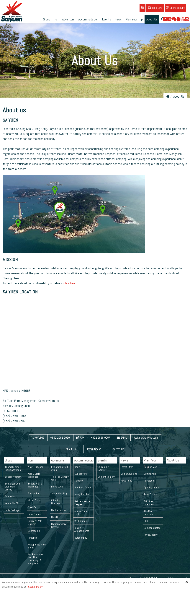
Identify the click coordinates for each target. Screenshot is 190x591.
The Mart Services (148, 512)
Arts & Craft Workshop (34, 475)
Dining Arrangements (81, 529)
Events (106, 19)
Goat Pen (32, 507)
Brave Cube (57, 486)
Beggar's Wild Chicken (35, 522)
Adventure (68, 19)
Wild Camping (81, 521)
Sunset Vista (81, 473)
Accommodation (88, 19)
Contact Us (118, 449)
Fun (56, 19)
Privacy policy (151, 534)
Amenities (10, 496)
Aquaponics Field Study (37, 546)
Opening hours (151, 487)
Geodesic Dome (82, 487)
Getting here (150, 473)
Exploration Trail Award (59, 468)
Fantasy (78, 480)
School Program (13, 476)
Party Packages (13, 510)
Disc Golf (55, 517)
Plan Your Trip (134, 19)
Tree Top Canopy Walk (60, 478)
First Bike (32, 537)
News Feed (126, 480)
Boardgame (34, 530)
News (118, 19)
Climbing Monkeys (55, 502)
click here (69, 283)
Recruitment (94, 449)
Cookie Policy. (35, 587)
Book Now (156, 8)
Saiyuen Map (150, 467)
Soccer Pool (34, 493)
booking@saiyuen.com (145, 438)
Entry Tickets (150, 494)
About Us (152, 19)
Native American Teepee (82, 503)
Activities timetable (149, 503)
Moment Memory (106, 476)
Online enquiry (177, 8)
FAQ (146, 521)
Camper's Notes (152, 527)
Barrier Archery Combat (58, 525)
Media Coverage (129, 473)
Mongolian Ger (81, 494)
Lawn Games (34, 514)
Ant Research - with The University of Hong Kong (35, 559)
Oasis (77, 467)
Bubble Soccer (58, 510)
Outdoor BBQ (80, 537)
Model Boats (34, 500)
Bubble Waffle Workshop (35, 485)
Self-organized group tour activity (12, 486)
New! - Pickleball (36, 467)
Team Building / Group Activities (13, 468)
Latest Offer (127, 467)
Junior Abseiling (59, 493)
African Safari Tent (81, 512)
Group (46, 19)
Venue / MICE (11, 503)
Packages (149, 480)
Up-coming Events (103, 468)
